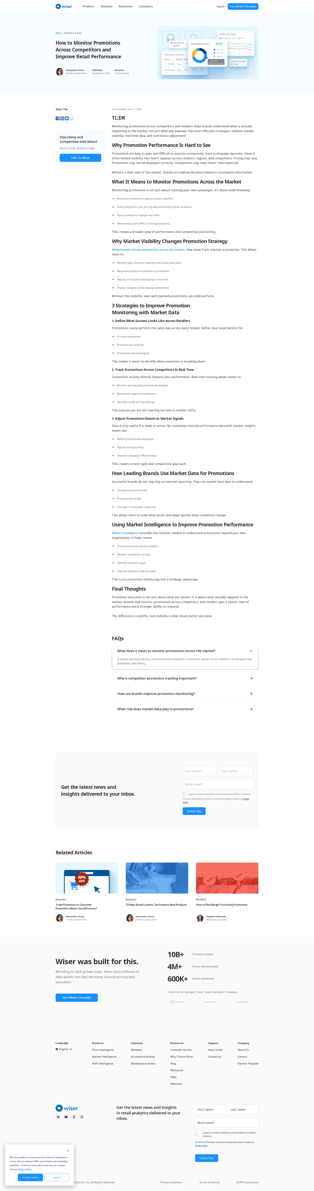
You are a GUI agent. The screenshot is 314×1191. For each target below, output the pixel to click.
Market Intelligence (125, 533)
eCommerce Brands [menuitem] (143, 1056)
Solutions (107, 6)
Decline (57, 1177)
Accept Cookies (30, 1177)
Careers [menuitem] (242, 1056)
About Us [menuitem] (243, 1050)
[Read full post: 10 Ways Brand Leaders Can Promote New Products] (157, 878)
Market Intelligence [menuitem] (104, 1056)
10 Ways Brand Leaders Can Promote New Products (156, 904)
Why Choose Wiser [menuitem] (181, 1056)
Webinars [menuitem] (176, 1084)
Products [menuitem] (98, 1043)
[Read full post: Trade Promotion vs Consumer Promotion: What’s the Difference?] (87, 878)
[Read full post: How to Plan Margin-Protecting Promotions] (227, 878)
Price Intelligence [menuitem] (103, 1050)
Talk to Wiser (80, 158)
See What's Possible (243, 6)
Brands (61, 899)
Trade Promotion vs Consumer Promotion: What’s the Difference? (76, 906)
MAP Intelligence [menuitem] (102, 1063)
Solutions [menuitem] (137, 1043)
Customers (146, 6)
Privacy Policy (25, 1169)
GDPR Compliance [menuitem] (247, 1182)
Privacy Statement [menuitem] (171, 1182)
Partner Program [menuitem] (248, 1063)
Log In (221, 6)
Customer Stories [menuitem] (181, 1050)
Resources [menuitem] (177, 1043)
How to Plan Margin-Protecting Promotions (221, 904)
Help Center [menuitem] (215, 1050)
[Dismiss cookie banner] (68, 1151)
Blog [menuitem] (173, 1063)
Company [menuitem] (243, 1043)
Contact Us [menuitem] (214, 1056)
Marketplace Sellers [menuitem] (143, 1063)
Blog (58, 32)
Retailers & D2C (73, 32)
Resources (125, 6)
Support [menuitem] (213, 1043)
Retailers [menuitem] (136, 1050)
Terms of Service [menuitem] (209, 1182)
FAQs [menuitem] (173, 1077)
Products (88, 6)
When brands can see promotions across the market (148, 250)
